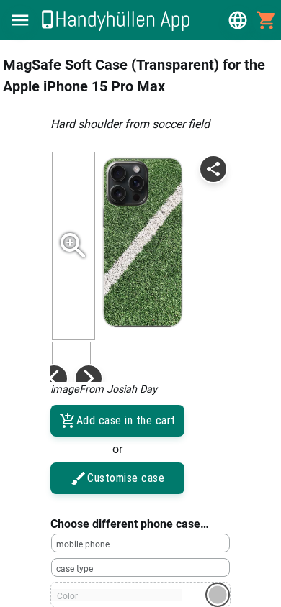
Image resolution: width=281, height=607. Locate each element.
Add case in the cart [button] (126, 420)
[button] (20, 20)
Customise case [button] (125, 478)
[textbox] (140, 543)
